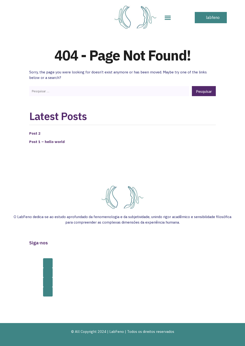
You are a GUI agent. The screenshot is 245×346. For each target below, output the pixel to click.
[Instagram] (48, 272)
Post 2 (34, 133)
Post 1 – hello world (47, 141)
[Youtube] (48, 292)
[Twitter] (48, 282)
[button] (168, 17)
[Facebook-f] (48, 263)
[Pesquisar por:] (109, 91)
